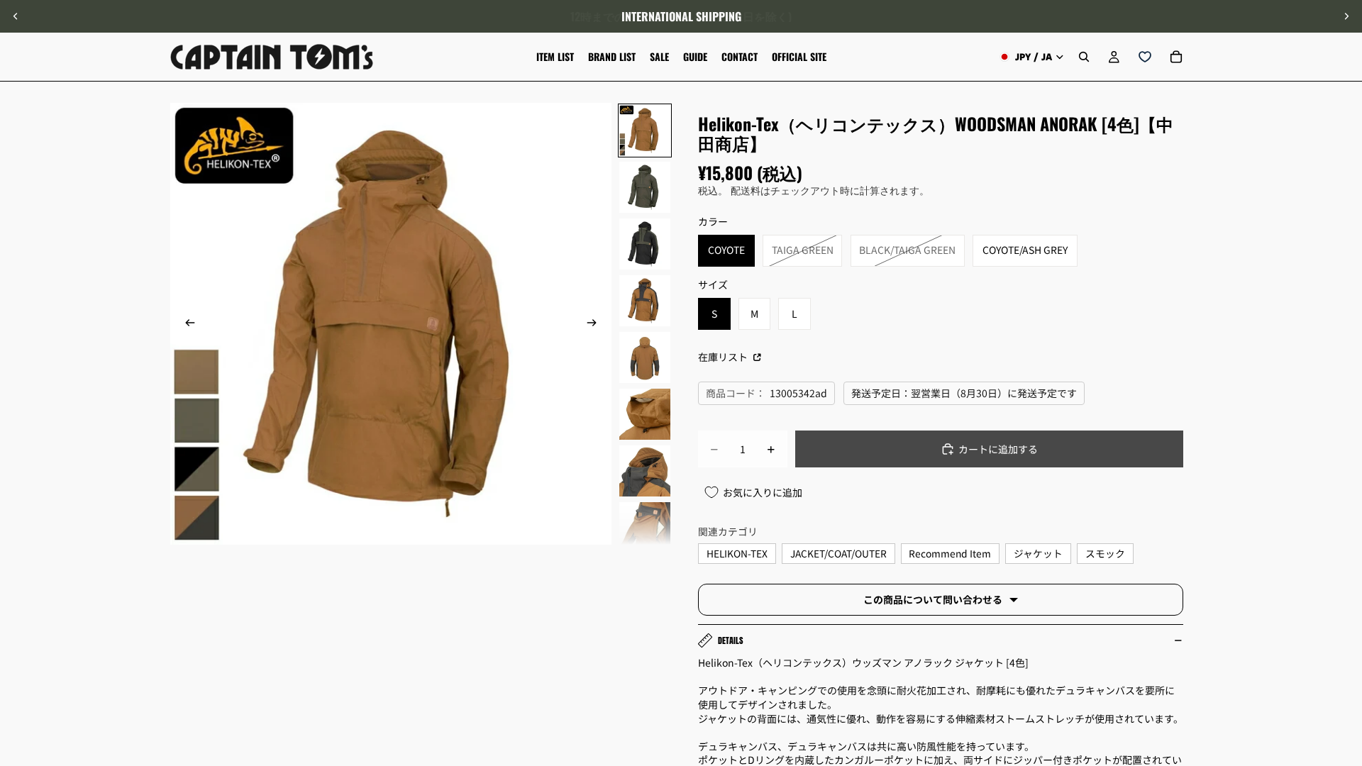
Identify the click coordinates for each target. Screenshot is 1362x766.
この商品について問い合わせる (932, 599)
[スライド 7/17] (644, 470)
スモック (1105, 553)
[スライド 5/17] (644, 357)
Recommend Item (950, 553)
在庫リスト (724, 357)
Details (730, 640)
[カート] (1176, 56)
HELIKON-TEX (737, 553)
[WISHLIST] (1145, 56)
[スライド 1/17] (644, 130)
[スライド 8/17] (644, 527)
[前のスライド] (15, 16)
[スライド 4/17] (644, 300)
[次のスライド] (1346, 16)
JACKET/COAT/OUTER (838, 553)
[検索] (1084, 56)
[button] (1344, 646)
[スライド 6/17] (644, 414)
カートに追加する (998, 449)
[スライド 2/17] (644, 187)
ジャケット (1038, 553)
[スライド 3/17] (644, 244)
